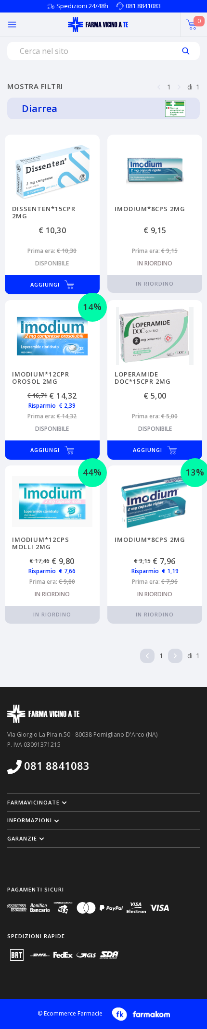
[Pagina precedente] (159, 86)
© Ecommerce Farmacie (70, 1013)
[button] (103, 802)
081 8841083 (143, 5)
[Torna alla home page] (98, 25)
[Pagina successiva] (179, 86)
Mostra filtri (35, 86)
